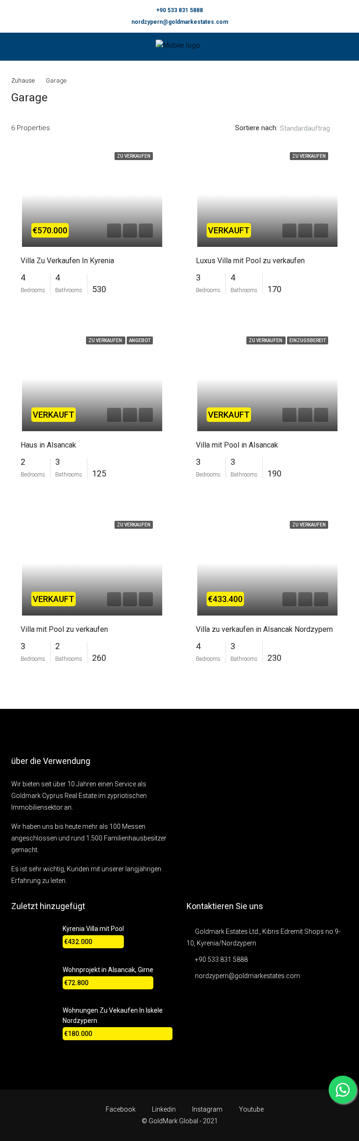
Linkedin (164, 1109)
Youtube (250, 1109)
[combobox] (313, 128)
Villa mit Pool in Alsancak (237, 445)
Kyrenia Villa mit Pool (93, 928)
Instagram (207, 1109)
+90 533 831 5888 (179, 10)
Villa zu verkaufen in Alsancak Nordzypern (264, 629)
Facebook (120, 1109)
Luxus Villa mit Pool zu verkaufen (250, 260)
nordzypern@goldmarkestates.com (179, 22)
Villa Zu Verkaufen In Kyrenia (67, 260)
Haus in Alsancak (48, 445)
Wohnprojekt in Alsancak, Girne (108, 969)
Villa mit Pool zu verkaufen (64, 629)
